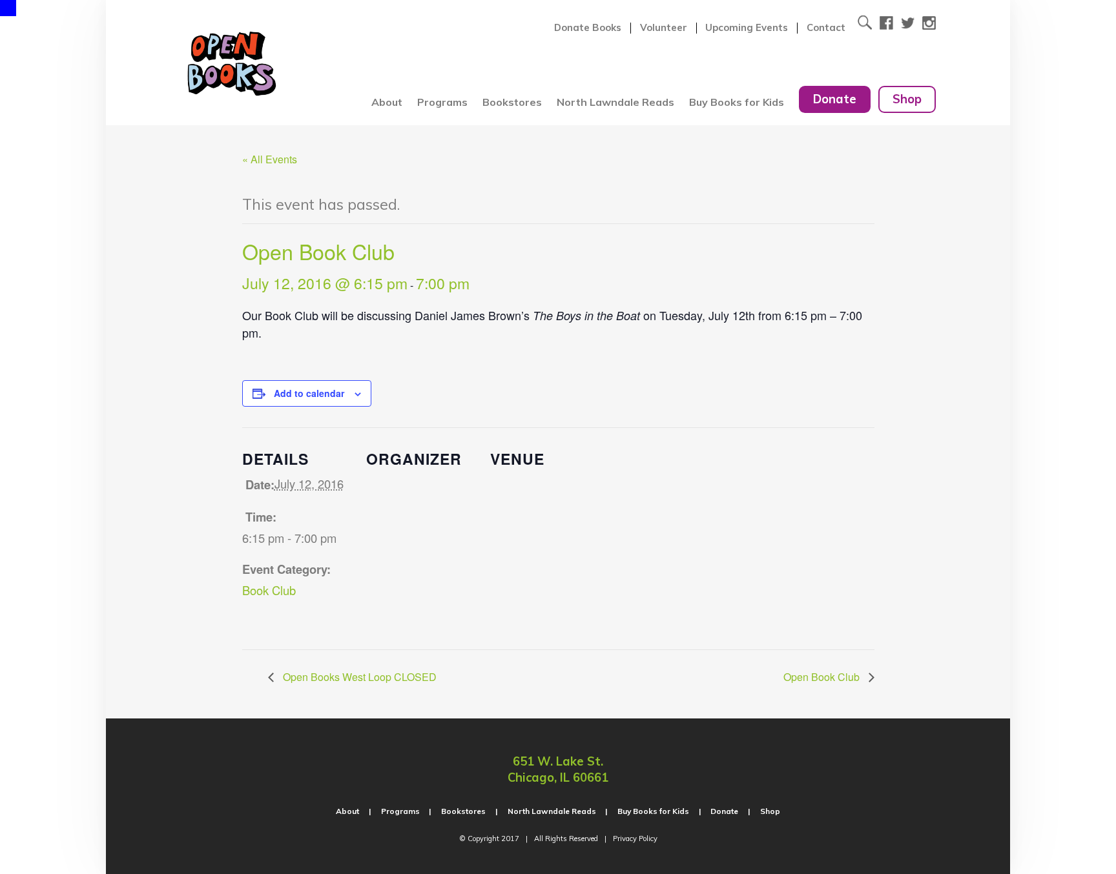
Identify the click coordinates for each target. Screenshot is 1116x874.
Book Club (269, 590)
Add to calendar (309, 393)
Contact (826, 28)
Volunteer (663, 28)
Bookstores (512, 102)
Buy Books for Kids (736, 102)
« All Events (269, 159)
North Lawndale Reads (615, 102)
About (386, 102)
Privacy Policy (635, 838)
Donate (834, 99)
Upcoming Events (746, 28)
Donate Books (587, 28)
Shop (907, 99)
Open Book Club (822, 676)
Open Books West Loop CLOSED (358, 676)
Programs (442, 102)
